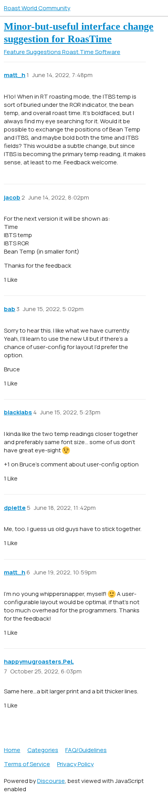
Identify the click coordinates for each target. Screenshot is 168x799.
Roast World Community (37, 8)
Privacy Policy (75, 764)
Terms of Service (27, 764)
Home (12, 750)
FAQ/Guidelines (86, 750)
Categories (42, 750)
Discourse (51, 781)
